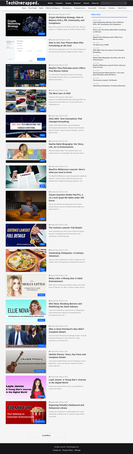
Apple (41, 8)
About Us (95, 3)
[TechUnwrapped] (22, 3)
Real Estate (32, 8)
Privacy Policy (67, 450)
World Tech (122, 8)
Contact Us (57, 450)
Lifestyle (111, 8)
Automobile (92, 8)
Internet (86, 3)
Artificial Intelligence (52, 8)
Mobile (50, 3)
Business (77, 3)
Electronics (66, 8)
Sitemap (77, 450)
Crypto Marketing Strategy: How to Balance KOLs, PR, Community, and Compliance (66, 20)
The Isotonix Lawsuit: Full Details (65, 228)
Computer (59, 3)
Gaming (68, 3)
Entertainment (79, 8)
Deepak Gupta (54, 14)
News (24, 8)
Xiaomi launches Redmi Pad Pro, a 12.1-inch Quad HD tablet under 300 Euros (66, 198)
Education (102, 8)
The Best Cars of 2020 (60, 93)
